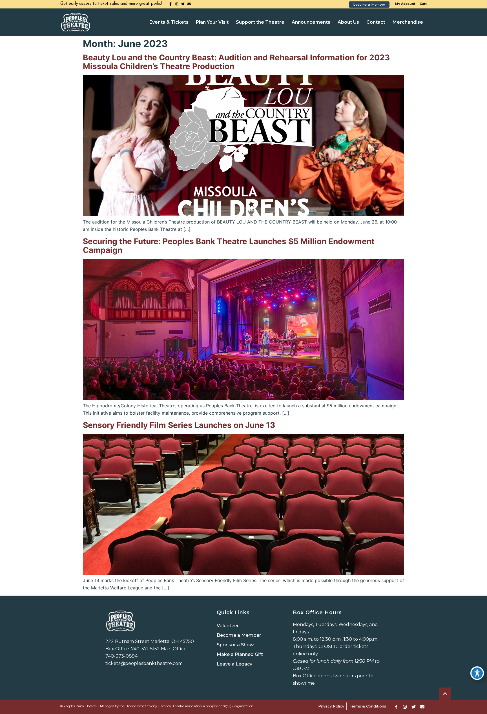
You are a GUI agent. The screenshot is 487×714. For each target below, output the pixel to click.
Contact (375, 22)
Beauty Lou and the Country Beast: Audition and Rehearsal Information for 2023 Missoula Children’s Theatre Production (236, 62)
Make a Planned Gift (240, 654)
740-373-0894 (121, 656)
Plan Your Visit (212, 22)
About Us (348, 22)
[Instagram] (177, 4)
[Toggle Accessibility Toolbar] (477, 673)
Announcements (311, 22)
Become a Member (239, 635)
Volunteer (228, 625)
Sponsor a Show (235, 644)
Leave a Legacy (234, 664)
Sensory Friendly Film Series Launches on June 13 (179, 425)
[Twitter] (183, 4)
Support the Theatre (260, 22)
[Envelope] (189, 4)
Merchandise (408, 22)
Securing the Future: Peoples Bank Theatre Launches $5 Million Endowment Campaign (229, 245)
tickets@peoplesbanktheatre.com (144, 663)
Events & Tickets (169, 22)
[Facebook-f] (170, 4)
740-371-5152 (145, 648)
